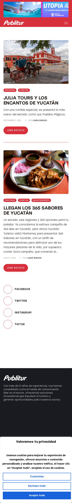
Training (9, 429)
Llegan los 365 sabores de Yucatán (33, 210)
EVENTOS (23, 90)
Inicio (41, 410)
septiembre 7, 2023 (12, 120)
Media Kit (44, 417)
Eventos (9, 423)
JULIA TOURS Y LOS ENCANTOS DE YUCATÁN (30, 100)
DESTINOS (10, 90)
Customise (37, 476)
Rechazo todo (37, 485)
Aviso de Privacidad (52, 429)
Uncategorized (41, 200)
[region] (36, 470)
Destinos (9, 417)
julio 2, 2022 (9, 258)
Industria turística (16, 410)
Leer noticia (16, 130)
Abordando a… (14, 435)
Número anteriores (51, 423)
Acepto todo (37, 495)
